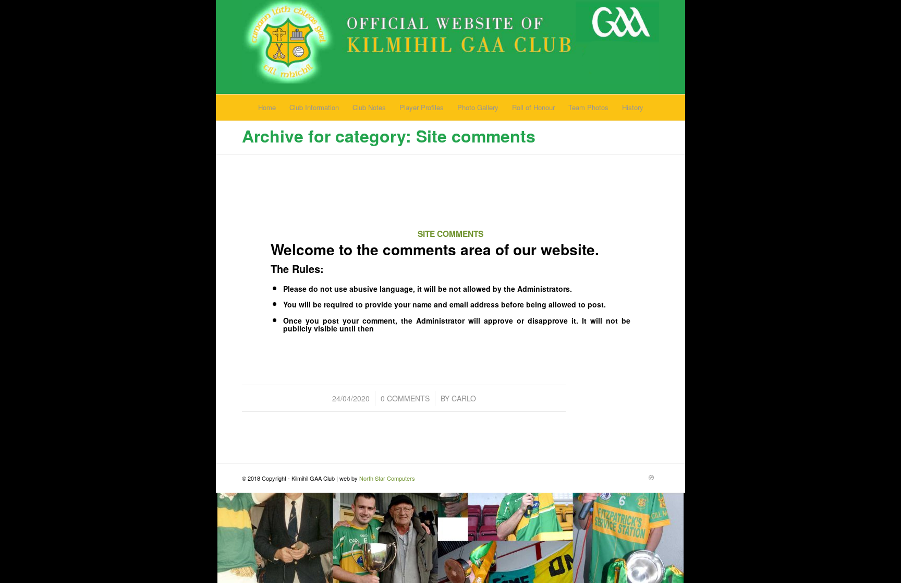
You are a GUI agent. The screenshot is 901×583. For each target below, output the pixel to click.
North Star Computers (387, 478)
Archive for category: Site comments (388, 136)
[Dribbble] (651, 477)
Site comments (450, 234)
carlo (464, 398)
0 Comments (405, 398)
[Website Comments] (451, 205)
